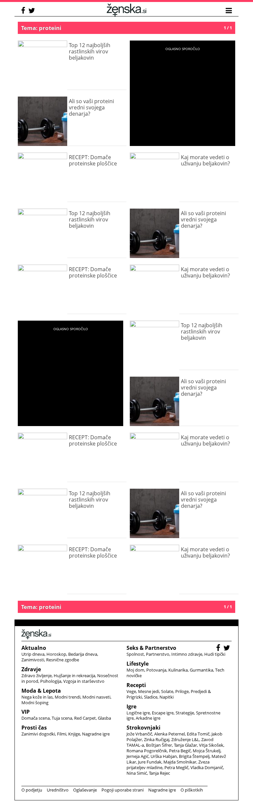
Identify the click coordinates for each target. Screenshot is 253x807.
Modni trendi (67, 697)
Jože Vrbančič (139, 734)
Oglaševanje (85, 790)
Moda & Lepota (41, 690)
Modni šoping (34, 703)
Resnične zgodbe (62, 660)
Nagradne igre (96, 734)
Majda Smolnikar (179, 762)
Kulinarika (178, 670)
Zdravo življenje (36, 675)
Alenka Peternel (169, 734)
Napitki (166, 697)
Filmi (61, 734)
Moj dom (135, 670)
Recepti (136, 685)
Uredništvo (58, 790)
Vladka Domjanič (206, 767)
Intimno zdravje (186, 654)
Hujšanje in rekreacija (74, 675)
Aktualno (33, 647)
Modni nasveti (96, 697)
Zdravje (31, 669)
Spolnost (135, 654)
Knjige (74, 734)
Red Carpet (85, 718)
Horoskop (56, 654)
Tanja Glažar (185, 745)
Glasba (104, 718)
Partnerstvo (157, 654)
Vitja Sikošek (211, 745)
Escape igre (163, 713)
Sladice (150, 697)
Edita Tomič (198, 734)
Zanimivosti (32, 660)
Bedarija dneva (82, 654)
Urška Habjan (164, 756)
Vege (131, 691)
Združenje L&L (185, 739)
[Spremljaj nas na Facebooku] (24, 11)
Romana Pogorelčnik (146, 751)
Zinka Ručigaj (156, 739)
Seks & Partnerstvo (151, 647)
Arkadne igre (148, 718)
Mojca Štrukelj (206, 751)
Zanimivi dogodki (38, 734)
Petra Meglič (176, 767)
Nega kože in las (37, 697)
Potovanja (156, 670)
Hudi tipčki (214, 654)
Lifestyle (137, 663)
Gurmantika (201, 670)
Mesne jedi (148, 691)
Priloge (182, 691)
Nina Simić (136, 773)
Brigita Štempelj (194, 756)
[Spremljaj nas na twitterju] (32, 11)
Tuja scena (62, 718)
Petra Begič (180, 751)
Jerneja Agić (137, 756)
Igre (131, 706)
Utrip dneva (32, 654)
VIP (25, 711)
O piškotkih (192, 790)
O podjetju (31, 790)
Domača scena (35, 718)
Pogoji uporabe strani (122, 790)
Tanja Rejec (159, 773)
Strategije (185, 713)
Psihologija (50, 681)
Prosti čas (34, 727)
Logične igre (138, 713)
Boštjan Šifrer (159, 745)
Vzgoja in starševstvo (83, 681)
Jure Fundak (149, 762)
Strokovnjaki (143, 727)
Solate (167, 691)
